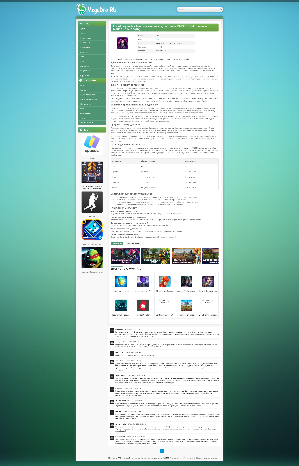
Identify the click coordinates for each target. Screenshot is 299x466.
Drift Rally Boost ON (165, 315)
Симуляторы (85, 66)
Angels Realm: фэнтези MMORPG (186, 291)
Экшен (82, 33)
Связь (82, 109)
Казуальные (85, 47)
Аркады (83, 29)
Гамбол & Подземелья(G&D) (121, 315)
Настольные (85, 43)
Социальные (85, 113)
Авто (82, 85)
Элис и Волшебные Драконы (208, 291)
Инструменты (85, 104)
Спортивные (85, 71)
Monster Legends (121, 291)
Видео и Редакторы (88, 95)
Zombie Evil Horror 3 (208, 315)
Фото (82, 118)
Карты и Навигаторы (88, 99)
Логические (84, 52)
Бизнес (83, 90)
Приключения (85, 38)
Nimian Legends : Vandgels (143, 291)
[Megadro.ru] (99, 9)
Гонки (82, 57)
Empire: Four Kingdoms (186, 315)
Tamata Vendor (143, 315)
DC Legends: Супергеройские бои (165, 291)
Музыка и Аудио (86, 123)
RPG (82, 61)
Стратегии (84, 75)
